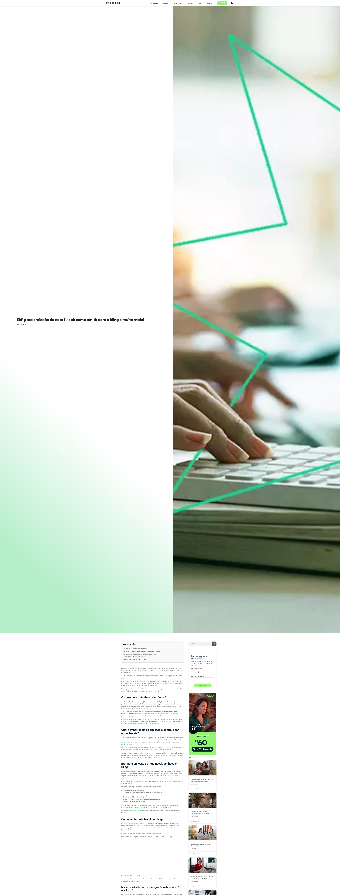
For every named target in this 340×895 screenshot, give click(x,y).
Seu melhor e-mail (197, 668)
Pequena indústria (178, 3)
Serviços (190, 3)
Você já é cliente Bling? (198, 676)
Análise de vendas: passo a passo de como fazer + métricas (202, 877)
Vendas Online (154, 3)
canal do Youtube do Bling (134, 811)
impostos (149, 708)
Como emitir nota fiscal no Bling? (134, 657)
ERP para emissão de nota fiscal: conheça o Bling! (140, 654)
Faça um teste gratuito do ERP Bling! (135, 659)
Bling (199, 3)
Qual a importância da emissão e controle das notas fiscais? (143, 651)
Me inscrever (202, 685)
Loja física (165, 3)
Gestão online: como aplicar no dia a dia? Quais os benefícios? (202, 780)
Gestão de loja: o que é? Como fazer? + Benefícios (200, 845)
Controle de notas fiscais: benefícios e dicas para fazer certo (202, 812)
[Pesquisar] (214, 644)
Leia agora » (194, 784)
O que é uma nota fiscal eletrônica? (135, 649)
